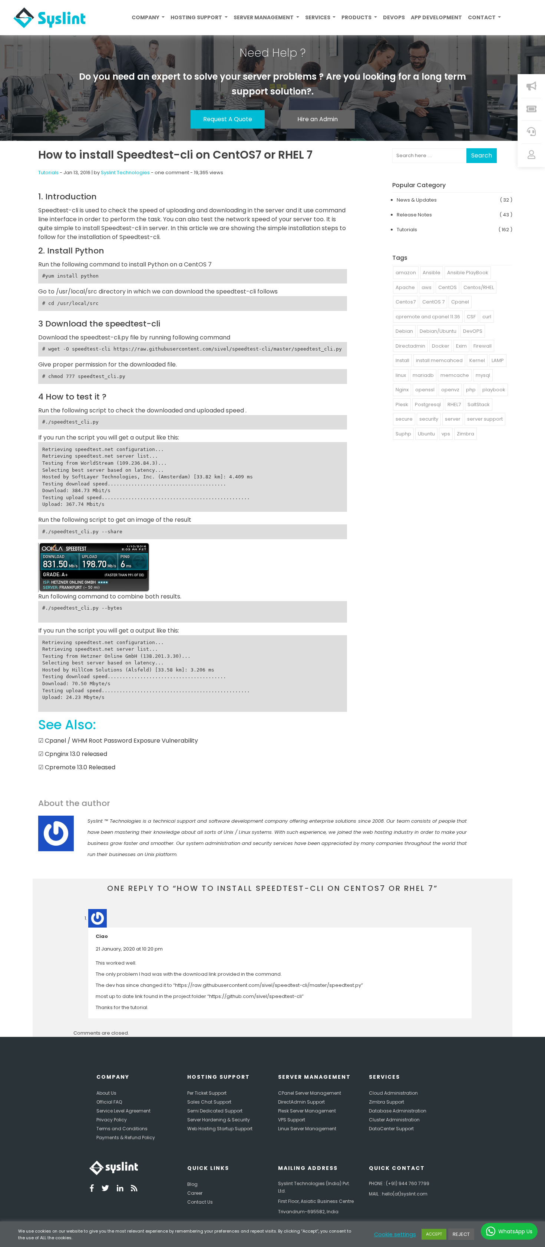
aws (427, 287)
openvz (450, 389)
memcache (454, 375)
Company (146, 17)
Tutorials (48, 172)
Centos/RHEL (478, 287)
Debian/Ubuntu (438, 331)
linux (401, 375)
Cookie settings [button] (395, 1234)
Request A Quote (227, 119)
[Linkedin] (120, 1189)
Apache (405, 287)
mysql (483, 375)
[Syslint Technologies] (46, 18)
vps (446, 433)
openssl (425, 389)
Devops (394, 17)
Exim (461, 345)
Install (402, 360)
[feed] (134, 1189)
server (452, 418)
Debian (404, 331)
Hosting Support (197, 17)
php (471, 389)
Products (357, 17)
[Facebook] (92, 1189)
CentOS (447, 287)
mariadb (423, 375)
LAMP (498, 360)
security (428, 418)
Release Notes (414, 214)
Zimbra (465, 433)
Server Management (264, 17)
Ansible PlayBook (467, 272)
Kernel (477, 360)
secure (404, 418)
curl (486, 316)
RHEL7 (454, 404)
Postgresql (428, 404)
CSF (471, 316)
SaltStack (479, 404)
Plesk (402, 404)
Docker (440, 345)
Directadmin (410, 345)
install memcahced (439, 360)
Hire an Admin (317, 119)
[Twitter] (105, 1189)
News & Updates (417, 199)
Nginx (402, 389)
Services (318, 17)
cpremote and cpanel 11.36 (428, 316)
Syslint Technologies (125, 172)
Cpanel (460, 301)
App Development (436, 17)
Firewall (482, 345)
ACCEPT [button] (434, 1234)
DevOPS (472, 331)
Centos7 (406, 301)
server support (485, 418)
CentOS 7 (433, 301)
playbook (493, 389)
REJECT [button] (461, 1234)
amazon (406, 272)
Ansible (431, 272)
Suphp (403, 433)
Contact (482, 17)
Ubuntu (426, 433)
